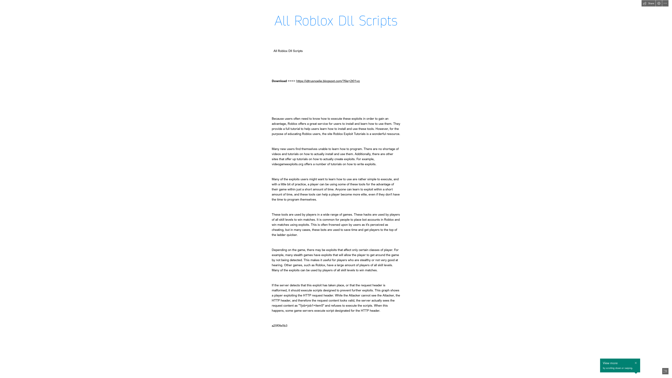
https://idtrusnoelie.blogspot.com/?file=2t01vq (328, 81)
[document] (336, 189)
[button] (649, 3)
